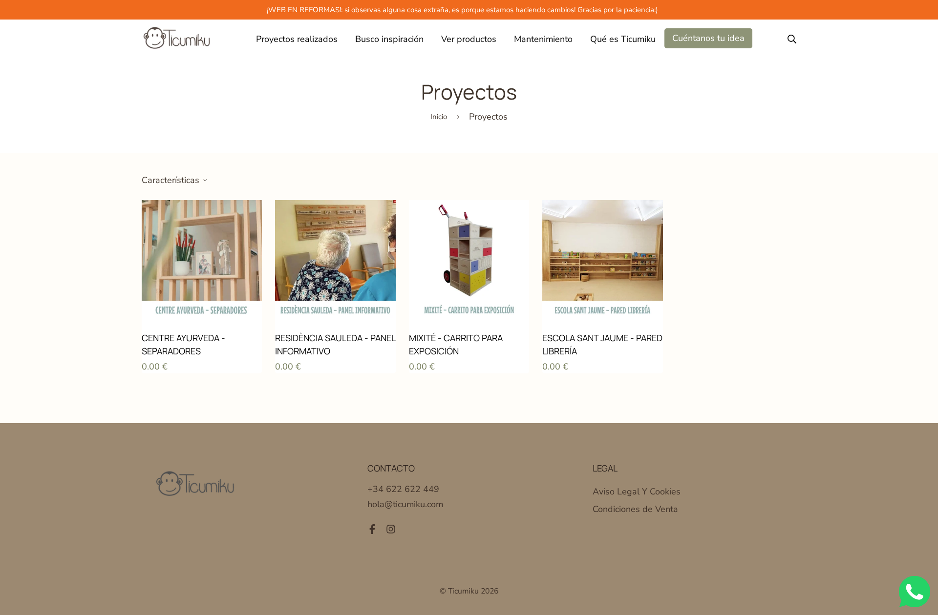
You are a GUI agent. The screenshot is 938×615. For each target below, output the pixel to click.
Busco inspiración (389, 39)
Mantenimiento (543, 39)
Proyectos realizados (297, 39)
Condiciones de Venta (635, 509)
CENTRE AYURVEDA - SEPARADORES (183, 344)
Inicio (438, 117)
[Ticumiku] (177, 39)
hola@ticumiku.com (405, 504)
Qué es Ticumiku (623, 39)
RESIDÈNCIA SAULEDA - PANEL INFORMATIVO (335, 344)
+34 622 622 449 (403, 489)
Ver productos (468, 39)
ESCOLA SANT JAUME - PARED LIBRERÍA (602, 344)
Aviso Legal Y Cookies (637, 491)
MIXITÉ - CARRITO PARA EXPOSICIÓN (456, 344)
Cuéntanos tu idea (708, 38)
